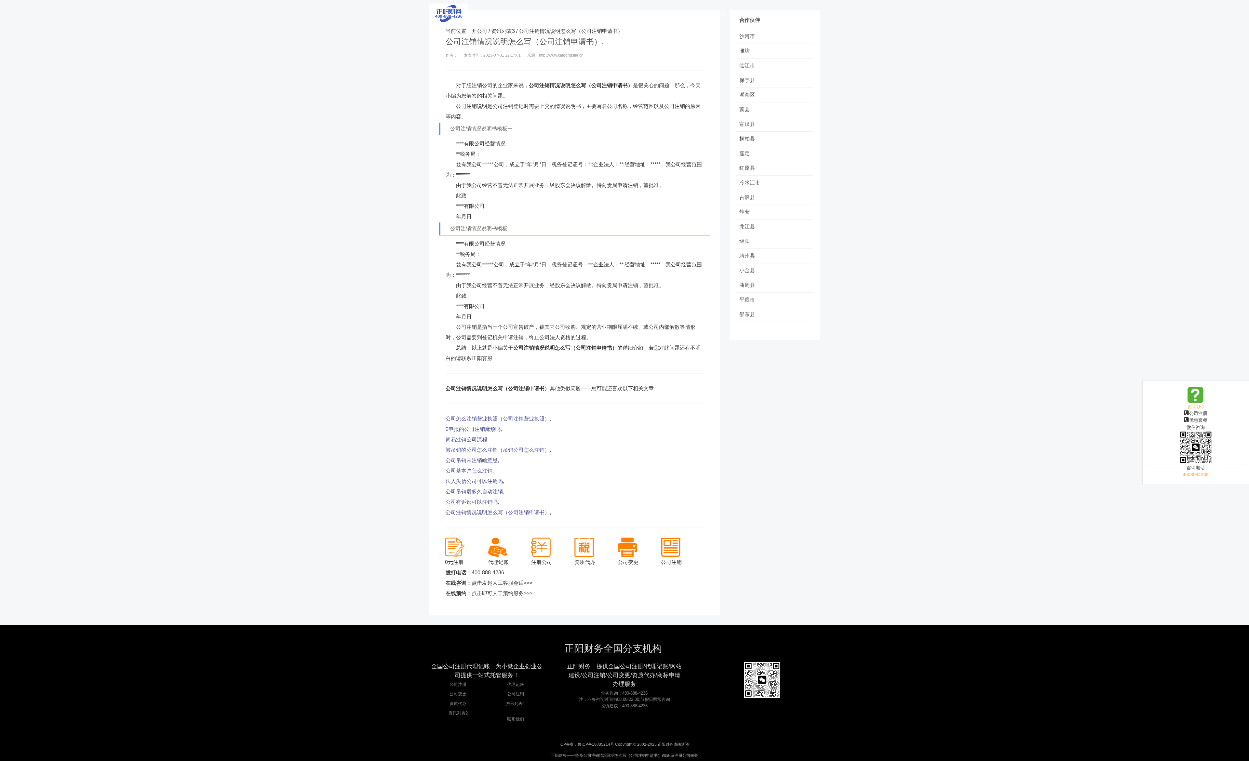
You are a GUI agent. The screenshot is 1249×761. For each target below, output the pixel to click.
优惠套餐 (1198, 420)
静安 (744, 212)
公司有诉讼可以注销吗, (472, 502)
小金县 (747, 270)
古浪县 (747, 197)
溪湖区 (747, 95)
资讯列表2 (458, 713)
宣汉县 (747, 124)
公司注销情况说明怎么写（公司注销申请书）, (498, 512)
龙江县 (747, 226)
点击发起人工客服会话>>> (502, 583)
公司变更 (458, 693)
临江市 (747, 65)
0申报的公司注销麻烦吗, (474, 429)
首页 (554, 13)
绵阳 (744, 241)
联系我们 (515, 719)
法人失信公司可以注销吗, (475, 481)
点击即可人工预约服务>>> (502, 593)
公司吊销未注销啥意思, (472, 460)
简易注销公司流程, (467, 439)
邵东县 (747, 314)
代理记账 (515, 684)
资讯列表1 (515, 703)
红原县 (747, 168)
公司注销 (515, 693)
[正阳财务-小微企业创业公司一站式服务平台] (448, 13)
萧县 (744, 109)
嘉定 (744, 153)
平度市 (747, 299)
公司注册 (1198, 413)
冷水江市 (749, 182)
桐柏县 (747, 138)
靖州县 (747, 256)
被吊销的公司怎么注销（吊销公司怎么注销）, (498, 450)
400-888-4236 (488, 572)
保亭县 (747, 80)
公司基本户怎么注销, (470, 471)
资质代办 (458, 703)
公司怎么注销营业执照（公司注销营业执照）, (498, 418)
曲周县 (747, 285)
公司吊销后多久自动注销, (475, 491)
